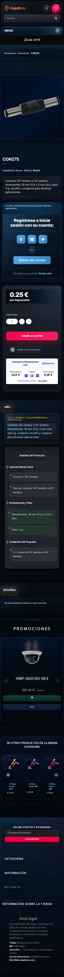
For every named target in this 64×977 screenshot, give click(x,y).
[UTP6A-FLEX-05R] (53, 769)
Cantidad (12, 315)
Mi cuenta (12, 887)
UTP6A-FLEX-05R (52, 786)
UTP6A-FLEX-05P (33, 785)
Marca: (28, 170)
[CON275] (32, 107)
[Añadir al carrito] (32, 698)
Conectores (23, 53)
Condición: (8, 170)
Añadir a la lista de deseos (28, 350)
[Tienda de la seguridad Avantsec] (15, 8)
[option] (32, 679)
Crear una (45, 273)
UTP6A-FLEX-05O (12, 786)
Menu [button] (9, 30)
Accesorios (10, 53)
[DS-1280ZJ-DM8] (32, 651)
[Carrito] (56, 8)
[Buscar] (56, 18)
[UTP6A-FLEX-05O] (13, 769)
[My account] (46, 8)
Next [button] (57, 681)
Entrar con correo (32, 260)
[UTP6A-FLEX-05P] (33, 769)
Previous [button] (6, 681)
